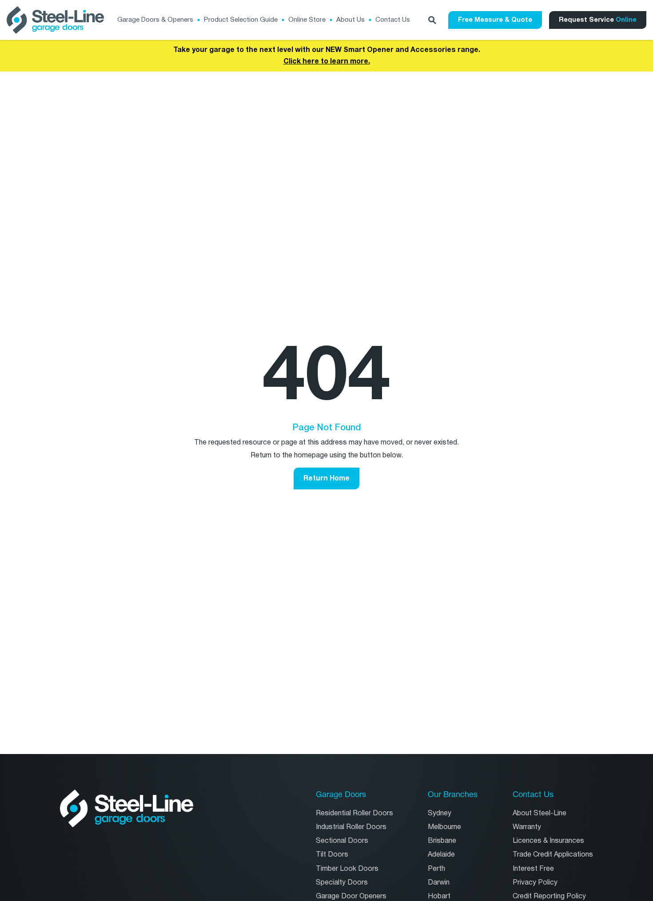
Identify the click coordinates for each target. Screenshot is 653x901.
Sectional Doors (342, 841)
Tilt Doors (332, 854)
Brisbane (442, 841)
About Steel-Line (539, 813)
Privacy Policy (535, 882)
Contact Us (392, 20)
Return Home (326, 478)
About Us (350, 20)
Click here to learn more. (326, 61)
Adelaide (441, 854)
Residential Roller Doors (354, 813)
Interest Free (533, 869)
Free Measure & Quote (495, 19)
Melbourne (444, 827)
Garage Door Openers (351, 896)
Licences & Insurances (548, 841)
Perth (436, 869)
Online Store (307, 20)
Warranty (527, 827)
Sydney (439, 813)
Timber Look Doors (347, 869)
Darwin (439, 882)
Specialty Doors (342, 882)
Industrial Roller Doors (351, 827)
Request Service (598, 19)
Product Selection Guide (241, 20)
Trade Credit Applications (553, 854)
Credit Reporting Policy (549, 896)
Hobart (439, 896)
